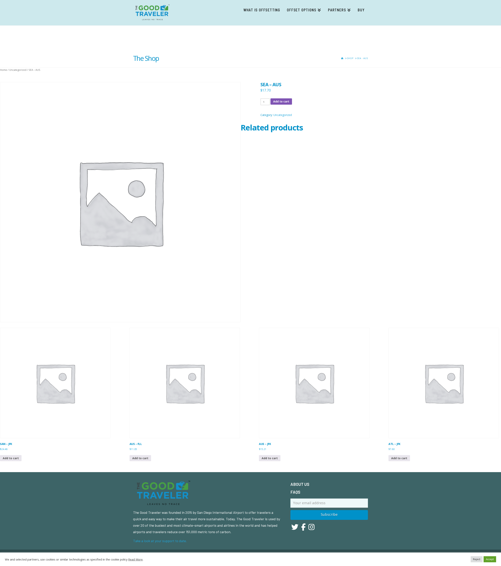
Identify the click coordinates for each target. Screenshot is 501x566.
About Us (299, 484)
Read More (135, 559)
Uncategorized (17, 70)
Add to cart (281, 101)
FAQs (295, 492)
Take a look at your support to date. (160, 541)
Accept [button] (490, 559)
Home (3, 70)
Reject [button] (476, 559)
